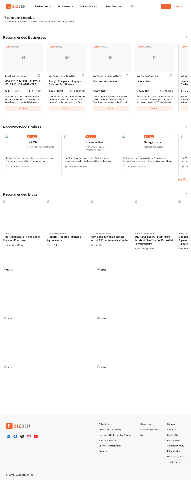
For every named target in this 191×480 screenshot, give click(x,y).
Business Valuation (149, 429)
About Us (171, 429)
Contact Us (172, 435)
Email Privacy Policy (176, 456)
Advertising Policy (175, 445)
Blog (133, 6)
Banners (103, 451)
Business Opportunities (110, 445)
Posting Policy (173, 440)
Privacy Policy (173, 451)
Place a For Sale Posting (110, 429)
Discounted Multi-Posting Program (115, 435)
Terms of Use (173, 461)
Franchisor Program (108, 440)
